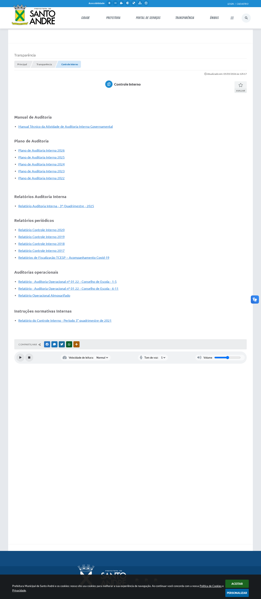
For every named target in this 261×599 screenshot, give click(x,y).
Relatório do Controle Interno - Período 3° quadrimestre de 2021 (65, 320)
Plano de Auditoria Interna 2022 (41, 178)
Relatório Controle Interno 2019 (41, 237)
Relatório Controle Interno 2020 (41, 230)
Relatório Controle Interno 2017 (41, 250)
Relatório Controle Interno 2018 (41, 244)
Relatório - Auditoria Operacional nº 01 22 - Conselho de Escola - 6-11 (68, 288)
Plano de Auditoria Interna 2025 (41, 157)
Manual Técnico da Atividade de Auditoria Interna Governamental (65, 126)
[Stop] (29, 357)
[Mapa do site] (140, 3)
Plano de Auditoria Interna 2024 (41, 164)
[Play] (20, 357)
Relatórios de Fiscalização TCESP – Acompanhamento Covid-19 (63, 257)
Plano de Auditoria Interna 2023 (41, 171)
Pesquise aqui (246, 18)
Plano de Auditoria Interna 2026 (41, 150)
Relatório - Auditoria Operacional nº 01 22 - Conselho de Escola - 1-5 (67, 281)
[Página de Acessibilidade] (146, 3)
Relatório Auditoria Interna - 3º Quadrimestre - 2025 (56, 206)
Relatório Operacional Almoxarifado (44, 295)
